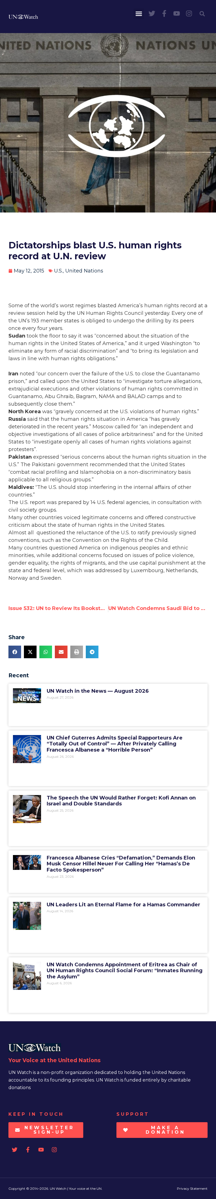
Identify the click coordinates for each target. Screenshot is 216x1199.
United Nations (84, 271)
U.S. (58, 271)
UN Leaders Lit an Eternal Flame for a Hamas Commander (123, 905)
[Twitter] (151, 13)
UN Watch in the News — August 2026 (98, 691)
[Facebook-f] (164, 13)
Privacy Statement (192, 1188)
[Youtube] (176, 13)
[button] (139, 13)
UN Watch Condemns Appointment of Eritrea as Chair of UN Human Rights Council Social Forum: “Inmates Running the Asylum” (124, 971)
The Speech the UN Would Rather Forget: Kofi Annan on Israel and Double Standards (121, 801)
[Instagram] (189, 13)
